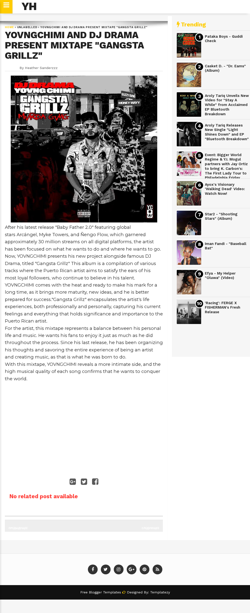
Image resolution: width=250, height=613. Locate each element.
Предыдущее (18, 528)
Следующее (150, 528)
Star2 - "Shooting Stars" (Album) (221, 216)
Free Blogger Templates (101, 592)
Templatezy (160, 592)
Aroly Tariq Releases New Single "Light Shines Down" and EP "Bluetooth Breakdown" (227, 132)
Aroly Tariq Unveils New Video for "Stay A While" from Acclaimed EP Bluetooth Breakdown (227, 104)
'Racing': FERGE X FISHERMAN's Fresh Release (222, 307)
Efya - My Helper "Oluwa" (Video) (220, 275)
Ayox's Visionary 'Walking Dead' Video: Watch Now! (225, 189)
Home (9, 27)
